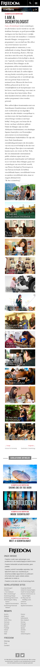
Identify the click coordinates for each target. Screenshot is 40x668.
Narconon (24, 603)
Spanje (23, 628)
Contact (6, 645)
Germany (6, 622)
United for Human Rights (28, 590)
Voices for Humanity (11, 448)
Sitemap (7, 641)
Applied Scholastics (27, 605)
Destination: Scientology (28, 448)
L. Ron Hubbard (8, 592)
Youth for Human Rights (28, 592)
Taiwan (23, 632)
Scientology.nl (8, 588)
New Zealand (25, 620)
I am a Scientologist (12, 26)
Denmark (6, 624)
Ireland (6, 630)
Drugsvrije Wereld (26, 588)
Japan (23, 616)
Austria (6, 614)
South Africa (7, 620)
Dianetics (7, 590)
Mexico (6, 626)
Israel (5, 632)
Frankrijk (6, 628)
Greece (23, 614)
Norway (23, 622)
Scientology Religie (9, 596)
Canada (6, 618)
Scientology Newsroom (11, 598)
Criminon (23, 601)
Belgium (6, 616)
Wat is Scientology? (10, 594)
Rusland (23, 626)
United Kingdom (25, 633)
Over (5, 643)
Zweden (23, 630)
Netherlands (24, 618)
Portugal (23, 624)
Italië (5, 633)
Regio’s (8, 611)
